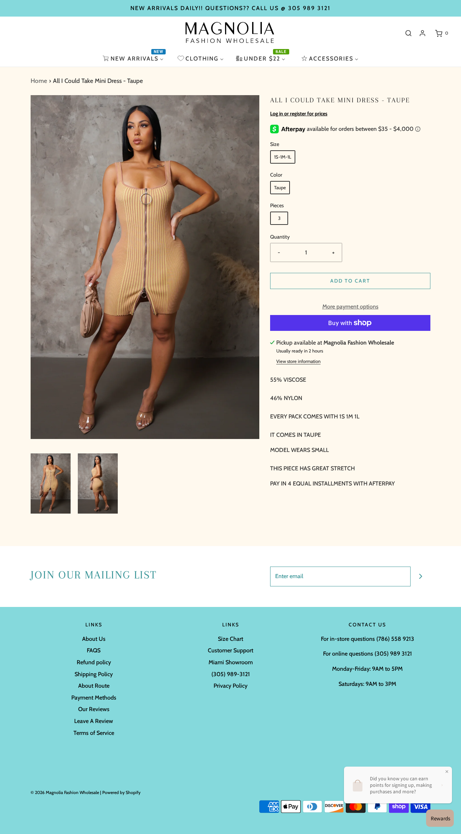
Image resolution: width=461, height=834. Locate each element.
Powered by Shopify (121, 792)
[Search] (408, 33)
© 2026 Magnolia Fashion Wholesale (65, 792)
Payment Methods (93, 697)
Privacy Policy (230, 685)
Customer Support (230, 650)
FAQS (93, 650)
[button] (51, 483)
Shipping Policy (94, 674)
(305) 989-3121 (230, 674)
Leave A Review (93, 721)
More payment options (350, 306)
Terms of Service (93, 732)
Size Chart (230, 638)
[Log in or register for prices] (422, 33)
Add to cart (350, 281)
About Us (94, 638)
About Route (93, 685)
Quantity (280, 237)
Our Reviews (93, 709)
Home (39, 80)
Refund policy (94, 662)
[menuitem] (134, 58)
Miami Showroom (231, 662)
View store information (298, 361)
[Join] (420, 576)
